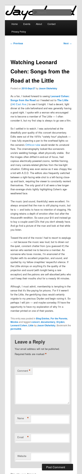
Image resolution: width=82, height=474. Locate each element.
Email (23, 437)
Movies (14, 322)
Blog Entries (42, 318)
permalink (15, 328)
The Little (62, 100)
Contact (51, 23)
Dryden (60, 322)
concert (35, 322)
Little (31, 325)
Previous (16, 43)
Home (14, 23)
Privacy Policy (18, 31)
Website (21, 456)
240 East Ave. (19, 104)
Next (68, 43)
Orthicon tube (32, 145)
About (39, 23)
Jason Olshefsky (48, 88)
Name (23, 418)
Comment (24, 371)
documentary (48, 322)
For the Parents (59, 318)
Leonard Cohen (18, 325)
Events (26, 23)
